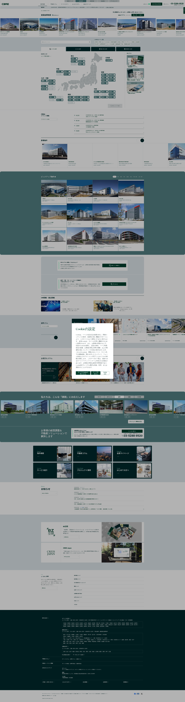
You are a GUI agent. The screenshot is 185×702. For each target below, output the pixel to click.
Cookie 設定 (105, 373)
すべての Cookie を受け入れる (83, 373)
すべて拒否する (95, 373)
